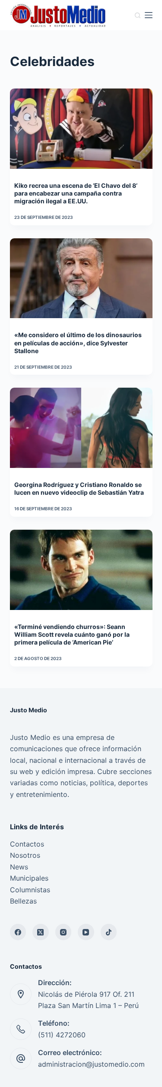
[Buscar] (137, 15)
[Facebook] (18, 932)
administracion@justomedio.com (91, 1064)
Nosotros (25, 855)
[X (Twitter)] (40, 932)
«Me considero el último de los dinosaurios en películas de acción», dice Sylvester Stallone (78, 342)
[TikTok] (109, 932)
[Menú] (148, 15)
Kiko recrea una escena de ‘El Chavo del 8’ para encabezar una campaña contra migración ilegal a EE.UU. (75, 193)
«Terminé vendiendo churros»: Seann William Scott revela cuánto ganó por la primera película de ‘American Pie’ (72, 634)
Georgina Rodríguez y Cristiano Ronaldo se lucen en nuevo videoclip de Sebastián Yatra (79, 488)
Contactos (27, 844)
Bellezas (23, 901)
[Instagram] (63, 932)
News (19, 867)
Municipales (29, 878)
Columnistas (30, 889)
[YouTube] (86, 932)
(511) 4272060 (62, 1034)
